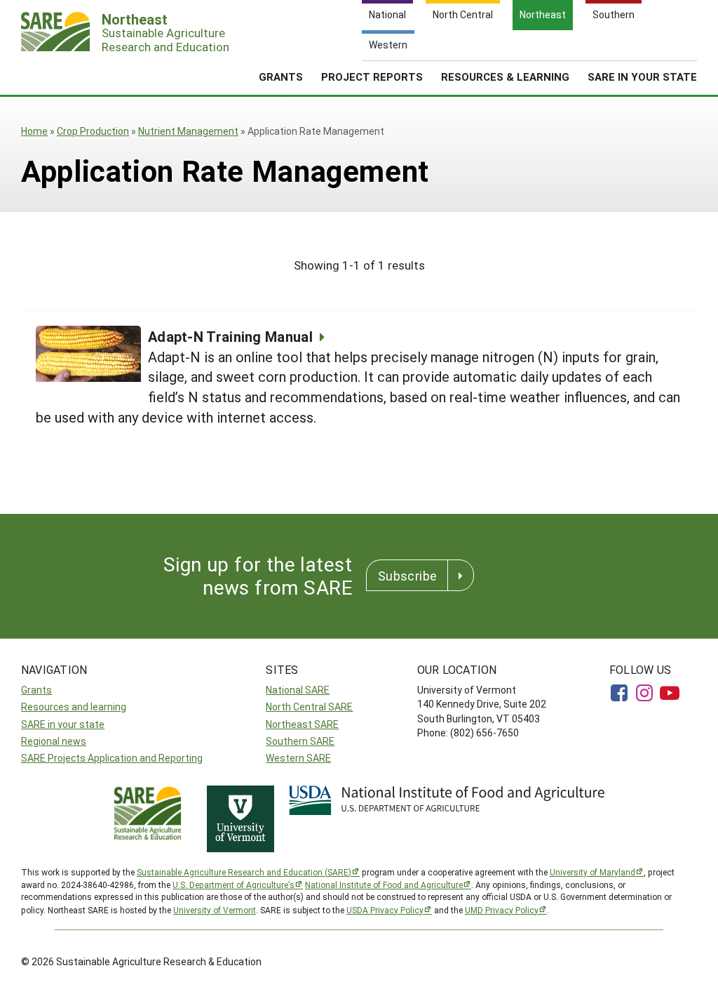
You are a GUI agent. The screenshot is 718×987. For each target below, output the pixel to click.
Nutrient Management (188, 131)
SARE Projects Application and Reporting (112, 757)
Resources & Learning (505, 76)
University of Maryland (592, 871)
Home (34, 131)
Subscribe (407, 575)
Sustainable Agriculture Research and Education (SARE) (244, 871)
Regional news (53, 741)
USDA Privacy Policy (385, 909)
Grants (281, 76)
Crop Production (93, 131)
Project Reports (372, 76)
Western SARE (298, 757)
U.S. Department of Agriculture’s (233, 884)
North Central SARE (309, 706)
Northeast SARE (302, 724)
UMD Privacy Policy (501, 909)
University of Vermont (214, 909)
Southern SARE (300, 741)
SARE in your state (62, 724)
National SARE (298, 689)
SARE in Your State (642, 76)
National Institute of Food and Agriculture (384, 884)
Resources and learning (73, 706)
